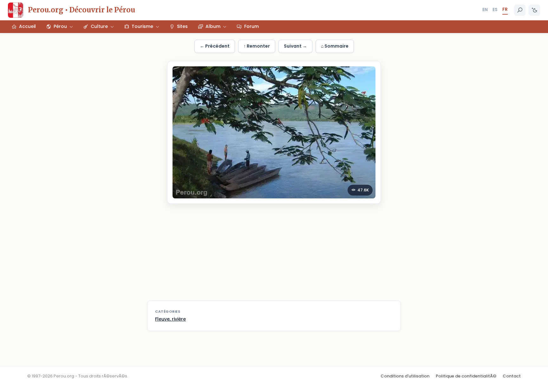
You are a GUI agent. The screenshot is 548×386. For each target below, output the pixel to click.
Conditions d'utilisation (405, 376)
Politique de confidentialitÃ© (466, 376)
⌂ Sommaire (335, 46)
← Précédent (215, 46)
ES (495, 9)
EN (485, 9)
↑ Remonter (257, 46)
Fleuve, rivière (170, 319)
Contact (512, 376)
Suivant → (295, 46)
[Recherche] (519, 10)
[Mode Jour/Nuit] (534, 10)
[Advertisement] (274, 256)
